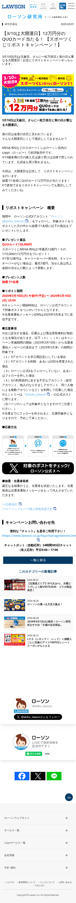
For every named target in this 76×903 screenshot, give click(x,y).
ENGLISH (39, 885)
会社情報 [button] (9, 855)
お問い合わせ (65, 882)
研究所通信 (11, 24)
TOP (69, 797)
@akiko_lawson (35, 394)
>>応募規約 (10, 504)
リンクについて (47, 882)
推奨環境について (27, 882)
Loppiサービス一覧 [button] (15, 842)
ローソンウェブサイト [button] (17, 817)
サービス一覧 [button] (11, 830)
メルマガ (10, 882)
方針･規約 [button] (10, 867)
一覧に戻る (38, 560)
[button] (71, 6)
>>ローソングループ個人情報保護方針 (27, 509)
